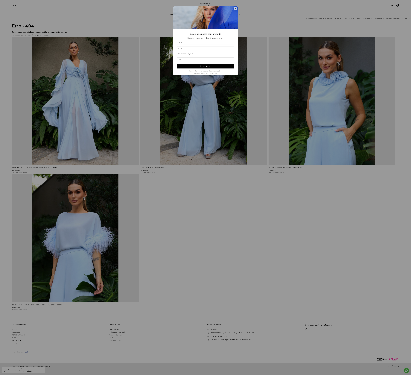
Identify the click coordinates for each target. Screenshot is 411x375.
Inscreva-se (205, 66)
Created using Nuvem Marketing (205, 73)
